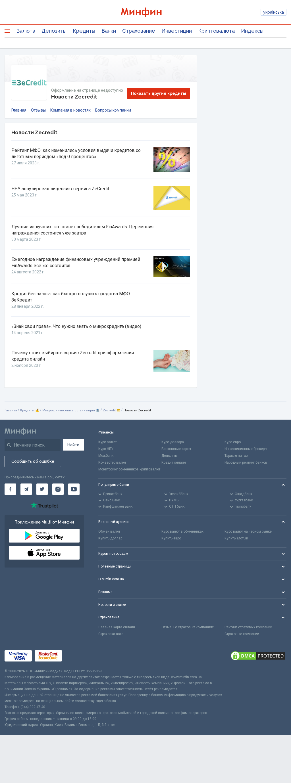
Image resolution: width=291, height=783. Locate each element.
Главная (18, 110)
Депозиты (53, 31)
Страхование (138, 31)
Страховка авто (110, 634)
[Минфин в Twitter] (42, 489)
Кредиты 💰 (29, 410)
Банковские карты (176, 449)
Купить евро (171, 538)
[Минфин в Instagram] (58, 489)
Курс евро (233, 442)
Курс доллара (172, 442)
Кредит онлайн (173, 462)
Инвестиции (176, 31)
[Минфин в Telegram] (26, 489)
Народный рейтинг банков (246, 462)
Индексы (252, 31)
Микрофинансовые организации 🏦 (71, 410)
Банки (108, 31)
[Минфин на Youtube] (74, 489)
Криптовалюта (216, 31)
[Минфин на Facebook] (10, 489)
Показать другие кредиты (158, 93)
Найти (73, 445)
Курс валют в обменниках (182, 531)
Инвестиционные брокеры (246, 449)
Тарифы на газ (236, 456)
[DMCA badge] (258, 655)
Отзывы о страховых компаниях (187, 627)
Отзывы (38, 110)
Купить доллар (110, 538)
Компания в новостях (70, 110)
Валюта (25, 31)
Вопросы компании (113, 110)
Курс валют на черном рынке (248, 531)
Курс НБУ (105, 449)
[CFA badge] (77, 656)
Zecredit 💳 (111, 410)
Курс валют (107, 442)
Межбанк (105, 456)
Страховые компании (242, 634)
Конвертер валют (112, 462)
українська (273, 12)
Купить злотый (236, 538)
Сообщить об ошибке (32, 461)
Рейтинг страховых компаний (248, 627)
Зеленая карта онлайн (116, 627)
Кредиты (84, 31)
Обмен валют (109, 531)
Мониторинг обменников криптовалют (129, 469)
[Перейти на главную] (146, 12)
